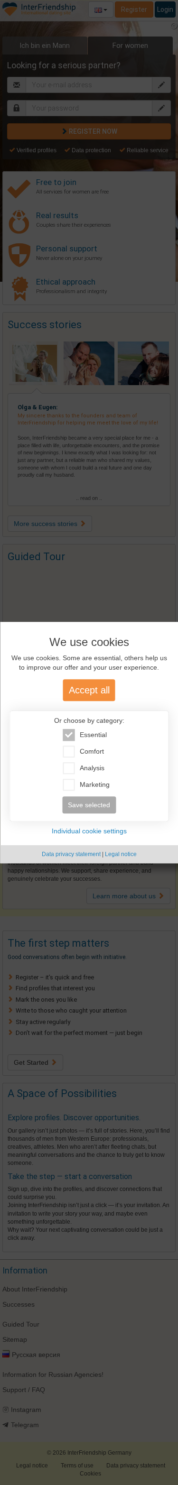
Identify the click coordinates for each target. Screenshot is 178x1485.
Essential (93, 734)
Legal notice (121, 854)
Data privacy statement (71, 854)
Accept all (89, 690)
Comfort (92, 751)
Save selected (89, 805)
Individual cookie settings (89, 831)
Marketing (95, 784)
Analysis (92, 768)
